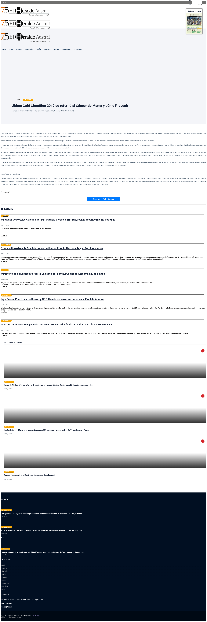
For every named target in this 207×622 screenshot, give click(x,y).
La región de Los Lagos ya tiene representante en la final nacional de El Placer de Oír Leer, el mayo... (42, 514)
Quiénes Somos (15, 617)
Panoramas (66, 49)
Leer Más (4, 236)
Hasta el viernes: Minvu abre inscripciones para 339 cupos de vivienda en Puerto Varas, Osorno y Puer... (46, 430)
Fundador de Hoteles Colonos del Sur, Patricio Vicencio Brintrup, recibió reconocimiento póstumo (58, 219)
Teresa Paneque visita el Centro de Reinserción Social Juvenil (29, 475)
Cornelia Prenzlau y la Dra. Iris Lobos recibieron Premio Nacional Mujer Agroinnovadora (52, 248)
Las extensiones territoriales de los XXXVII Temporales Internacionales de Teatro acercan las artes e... (43, 552)
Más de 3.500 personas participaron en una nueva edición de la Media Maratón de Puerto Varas (57, 324)
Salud (3, 589)
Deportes (47, 49)
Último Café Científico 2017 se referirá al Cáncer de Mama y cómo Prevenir (70, 106)
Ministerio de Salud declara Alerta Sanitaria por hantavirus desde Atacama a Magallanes (53, 273)
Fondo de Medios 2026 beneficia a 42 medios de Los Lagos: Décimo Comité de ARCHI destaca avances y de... (48, 385)
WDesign (36, 615)
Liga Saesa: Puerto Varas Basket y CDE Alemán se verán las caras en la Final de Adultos (52, 299)
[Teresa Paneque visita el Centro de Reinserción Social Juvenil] (105, 453)
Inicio (3, 617)
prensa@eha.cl (6, 603)
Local (11, 49)
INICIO (4, 49)
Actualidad (78, 49)
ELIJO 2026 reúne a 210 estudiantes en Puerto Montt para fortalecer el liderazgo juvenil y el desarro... (42, 530)
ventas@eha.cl (6, 607)
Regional (19, 49)
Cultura (56, 49)
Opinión (38, 49)
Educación (29, 49)
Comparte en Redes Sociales (103, 199)
